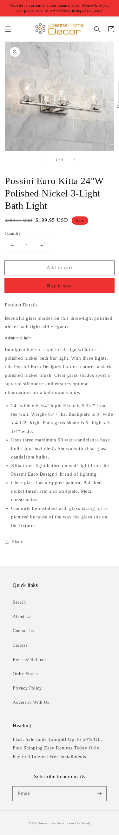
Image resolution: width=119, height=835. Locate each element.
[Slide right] (74, 160)
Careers (20, 645)
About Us (22, 616)
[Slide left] (45, 160)
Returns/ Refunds (30, 659)
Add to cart (59, 267)
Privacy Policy (27, 688)
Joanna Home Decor (51, 823)
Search (19, 602)
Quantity (13, 233)
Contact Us (23, 630)
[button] (8, 29)
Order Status (25, 673)
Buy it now (59, 285)
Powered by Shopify (78, 823)
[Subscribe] (99, 793)
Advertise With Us (31, 702)
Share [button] (17, 541)
